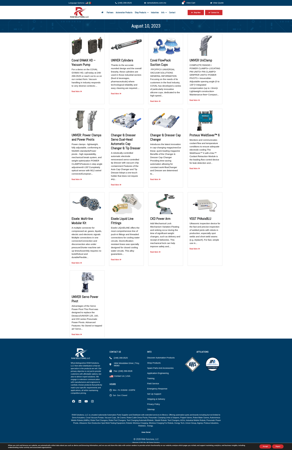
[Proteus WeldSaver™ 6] (205, 121)
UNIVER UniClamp (201, 60)
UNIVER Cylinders (122, 60)
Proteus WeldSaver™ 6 (205, 135)
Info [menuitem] (162, 12)
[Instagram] (92, 401)
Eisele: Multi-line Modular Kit (82, 220)
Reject (278, 446)
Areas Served (146, 432)
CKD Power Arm (160, 218)
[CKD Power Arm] (165, 204)
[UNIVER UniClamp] (205, 46)
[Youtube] (86, 401)
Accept (265, 446)
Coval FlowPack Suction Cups (160, 62)
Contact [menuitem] (172, 12)
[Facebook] (73, 401)
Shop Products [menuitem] (140, 12)
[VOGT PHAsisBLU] (205, 204)
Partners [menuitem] (110, 12)
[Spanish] (90, 3)
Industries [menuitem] (155, 12)
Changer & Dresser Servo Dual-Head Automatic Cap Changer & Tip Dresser (125, 141)
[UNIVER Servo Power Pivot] (87, 282)
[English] (87, 3)
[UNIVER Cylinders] (126, 46)
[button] (146, 432)
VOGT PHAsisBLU (200, 218)
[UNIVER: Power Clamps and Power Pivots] (87, 121)
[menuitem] (102, 12)
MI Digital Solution (153, 442)
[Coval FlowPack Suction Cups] (165, 46)
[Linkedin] (80, 401)
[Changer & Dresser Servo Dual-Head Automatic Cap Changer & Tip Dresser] (126, 121)
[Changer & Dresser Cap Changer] (165, 121)
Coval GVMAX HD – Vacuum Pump (84, 62)
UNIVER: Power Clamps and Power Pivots (86, 137)
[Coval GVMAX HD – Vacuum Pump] (87, 46)
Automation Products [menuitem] (124, 12)
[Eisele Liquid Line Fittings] (126, 204)
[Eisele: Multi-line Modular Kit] (87, 204)
